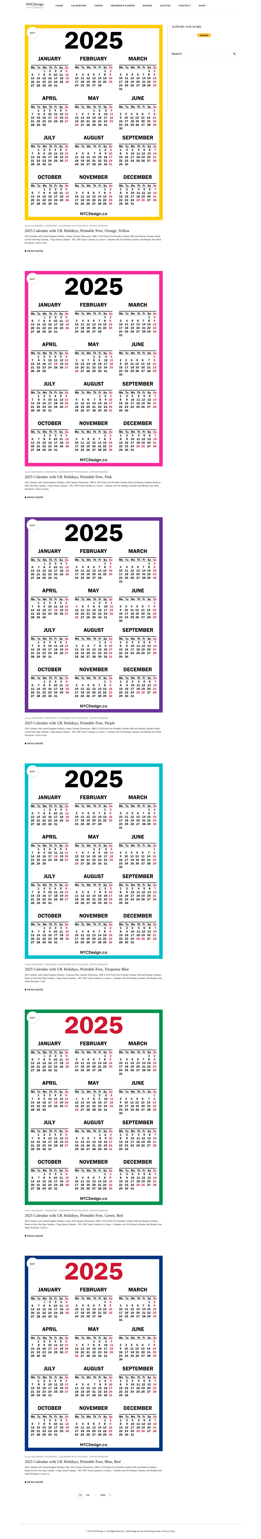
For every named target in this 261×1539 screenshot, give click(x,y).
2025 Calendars (34, 225)
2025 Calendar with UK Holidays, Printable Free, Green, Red (74, 1215)
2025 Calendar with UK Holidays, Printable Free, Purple (70, 723)
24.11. (33, 32)
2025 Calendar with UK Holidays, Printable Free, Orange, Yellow (77, 231)
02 (88, 1494)
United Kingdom (98, 225)
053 (102, 1494)
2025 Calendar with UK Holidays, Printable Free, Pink (68, 477)
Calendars (50, 225)
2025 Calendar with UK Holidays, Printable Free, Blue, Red (73, 1461)
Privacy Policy (169, 1531)
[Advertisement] (204, 90)
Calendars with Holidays (73, 225)
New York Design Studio (150, 1531)
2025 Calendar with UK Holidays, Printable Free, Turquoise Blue (77, 969)
